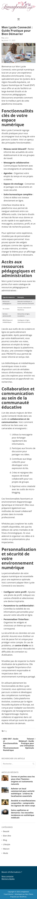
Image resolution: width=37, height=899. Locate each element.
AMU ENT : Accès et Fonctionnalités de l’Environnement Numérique (11, 744)
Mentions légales (8, 879)
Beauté (6, 831)
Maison (6, 849)
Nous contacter (8, 876)
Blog (5, 731)
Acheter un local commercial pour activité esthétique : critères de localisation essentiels (22, 792)
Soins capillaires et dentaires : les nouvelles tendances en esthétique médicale (22, 814)
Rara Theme (29, 894)
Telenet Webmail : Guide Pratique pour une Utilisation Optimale (26, 743)
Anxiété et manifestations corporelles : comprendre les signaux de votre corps (23, 803)
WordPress (23, 897)
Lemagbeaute (24, 892)
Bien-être (7, 835)
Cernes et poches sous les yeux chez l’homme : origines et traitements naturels (23, 780)
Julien (7, 38)
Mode (5, 853)
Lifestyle (6, 844)
